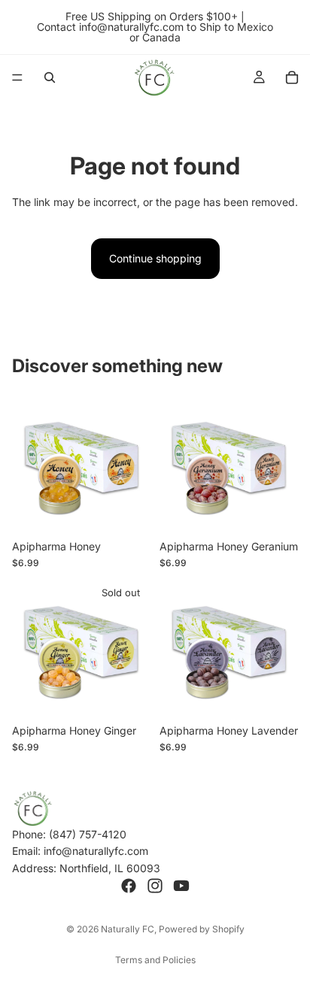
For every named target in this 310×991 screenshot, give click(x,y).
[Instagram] (155, 886)
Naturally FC (127, 929)
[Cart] (291, 77)
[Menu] (17, 77)
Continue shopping (155, 258)
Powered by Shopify (202, 929)
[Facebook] (129, 886)
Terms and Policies (155, 959)
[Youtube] (181, 886)
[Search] (49, 77)
